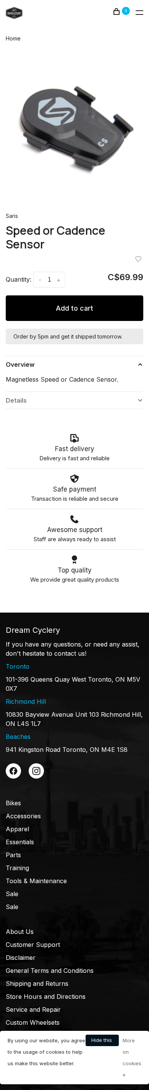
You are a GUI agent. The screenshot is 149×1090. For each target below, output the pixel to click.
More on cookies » (132, 1057)
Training (17, 868)
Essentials (20, 842)
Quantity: (18, 279)
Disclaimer (21, 957)
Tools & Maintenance (36, 881)
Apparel (17, 829)
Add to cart (74, 308)
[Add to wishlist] (138, 259)
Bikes (13, 803)
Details (16, 400)
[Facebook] (13, 776)
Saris (12, 216)
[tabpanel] (74, 126)
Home (13, 38)
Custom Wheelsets (33, 1022)
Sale (12, 894)
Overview (20, 364)
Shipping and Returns (37, 983)
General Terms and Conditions (50, 970)
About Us (20, 931)
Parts (13, 855)
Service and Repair (33, 1009)
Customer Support (33, 944)
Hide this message (102, 1041)
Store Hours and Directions (46, 996)
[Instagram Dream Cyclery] (36, 776)
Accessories (23, 816)
